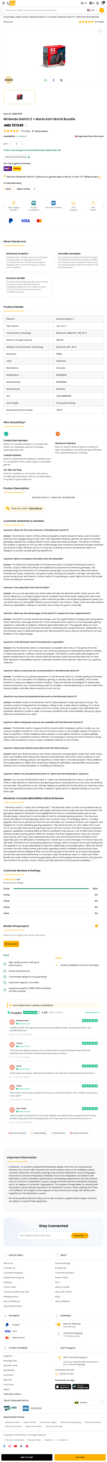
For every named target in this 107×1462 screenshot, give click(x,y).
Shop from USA (12, 1422)
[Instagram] (11, 1446)
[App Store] (63, 1387)
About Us (8, 1263)
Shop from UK (30, 1422)
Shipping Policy (11, 1296)
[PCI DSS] (10, 1408)
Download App (62, 1263)
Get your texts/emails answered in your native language (80, 1363)
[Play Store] (80, 1387)
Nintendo (8, 21)
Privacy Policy (34, 1440)
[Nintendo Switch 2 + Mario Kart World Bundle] (53, 55)
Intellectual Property (13, 1277)
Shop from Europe (54, 1426)
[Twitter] (23, 1446)
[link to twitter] (61, 80)
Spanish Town (10, 1365)
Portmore (8, 1375)
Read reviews (92, 1012)
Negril (6, 1389)
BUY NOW (80, 1457)
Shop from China (13, 1426)
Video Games (22, 17)
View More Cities (12, 1394)
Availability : (9, 136)
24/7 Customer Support (75, 1357)
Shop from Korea (93, 1422)
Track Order (9, 1287)
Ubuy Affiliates (62, 1301)
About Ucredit (62, 1287)
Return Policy (61, 1277)
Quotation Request (13, 1272)
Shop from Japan (48, 1422)
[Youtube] (17, 1446)
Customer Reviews (64, 1272)
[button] (84, 3)
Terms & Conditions (15, 1440)
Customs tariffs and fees (16, 1291)
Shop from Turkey (33, 1426)
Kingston (7, 1356)
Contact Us (9, 1268)
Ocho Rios (8, 1384)
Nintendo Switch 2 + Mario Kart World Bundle (78, 17)
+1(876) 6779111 (66, 1373)
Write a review (11, 944)
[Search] (101, 10)
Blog (57, 1296)
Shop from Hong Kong (71, 1422)
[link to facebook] (53, 80)
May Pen (7, 1379)
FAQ (57, 1282)
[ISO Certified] (31, 1408)
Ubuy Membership (12, 1306)
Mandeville (8, 1370)
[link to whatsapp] (45, 80)
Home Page (8, 17)
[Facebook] (5, 1446)
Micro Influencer (11, 1301)
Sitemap (7, 1282)
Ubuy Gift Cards (63, 1291)
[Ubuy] (11, 3)
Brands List (60, 1268)
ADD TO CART (27, 1457)
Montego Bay (10, 1360)
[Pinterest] (28, 1446)
